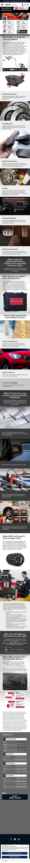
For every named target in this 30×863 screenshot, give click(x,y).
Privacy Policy (4, 860)
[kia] (7, 4)
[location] (27, 4)
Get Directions (15, 797)
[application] (15, 63)
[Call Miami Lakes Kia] (25, 4)
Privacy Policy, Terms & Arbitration (9, 849)
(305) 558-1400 (22, 742)
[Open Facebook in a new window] (15, 839)
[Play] (4, 69)
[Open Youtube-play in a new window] (18, 839)
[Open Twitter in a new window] (11, 839)
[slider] (14, 69)
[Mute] (23, 69)
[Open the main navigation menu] (2, 4)
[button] (15, 63)
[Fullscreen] (25, 69)
